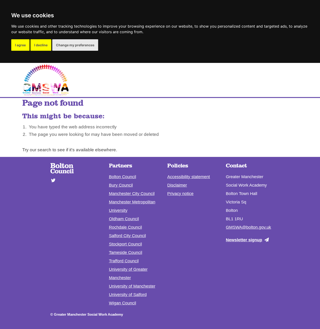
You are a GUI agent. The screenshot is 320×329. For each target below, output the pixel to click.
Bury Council (121, 185)
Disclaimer (177, 185)
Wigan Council (122, 303)
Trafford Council (124, 261)
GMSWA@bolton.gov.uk (248, 227)
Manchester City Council (132, 193)
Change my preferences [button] (75, 45)
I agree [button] (20, 45)
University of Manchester (132, 286)
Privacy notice (180, 193)
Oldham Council (124, 219)
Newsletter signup (244, 240)
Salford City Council (127, 235)
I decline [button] (41, 45)
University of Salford (128, 294)
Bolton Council (122, 176)
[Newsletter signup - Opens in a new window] (267, 239)
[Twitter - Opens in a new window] (52, 178)
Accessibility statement (188, 176)
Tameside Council (125, 252)
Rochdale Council (125, 227)
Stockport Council (125, 244)
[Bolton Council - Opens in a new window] (62, 172)
